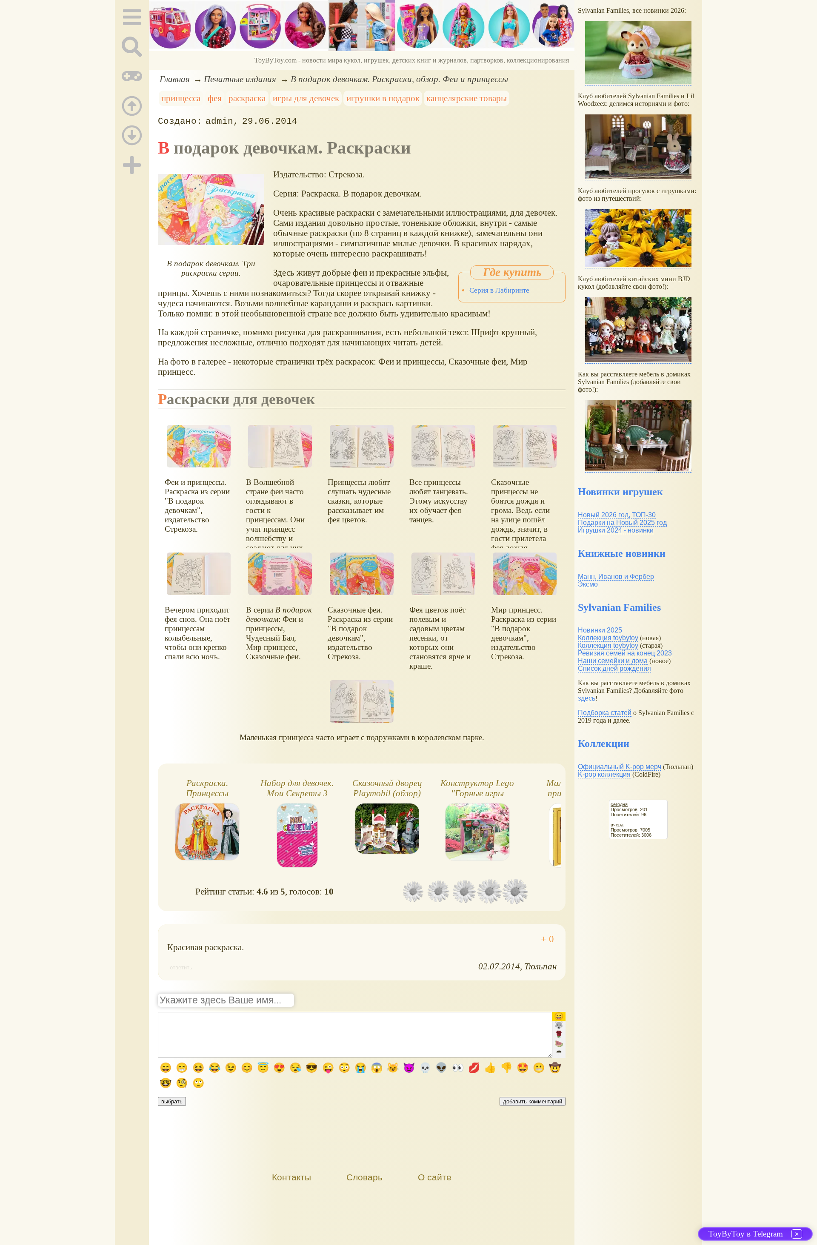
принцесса (180, 98)
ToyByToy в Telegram (745, 1233)
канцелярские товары (466, 98)
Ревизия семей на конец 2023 (625, 653)
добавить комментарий (532, 1101)
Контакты (291, 1177)
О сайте (434, 1177)
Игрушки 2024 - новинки (616, 530)
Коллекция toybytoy (608, 637)
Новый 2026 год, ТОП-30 (617, 515)
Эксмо (588, 584)
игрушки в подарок (383, 98)
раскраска (247, 98)
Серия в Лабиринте (499, 290)
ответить (181, 967)
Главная (175, 79)
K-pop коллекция (604, 774)
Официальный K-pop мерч (619, 766)
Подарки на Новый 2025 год (622, 522)
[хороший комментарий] (547, 939)
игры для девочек (306, 98)
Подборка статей (604, 712)
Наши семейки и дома (613, 660)
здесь (586, 698)
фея (215, 98)
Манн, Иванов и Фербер (616, 576)
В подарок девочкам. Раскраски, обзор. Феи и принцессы (399, 79)
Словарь (364, 1177)
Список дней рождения (614, 668)
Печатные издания (240, 79)
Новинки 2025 (600, 630)
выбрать (172, 1101)
